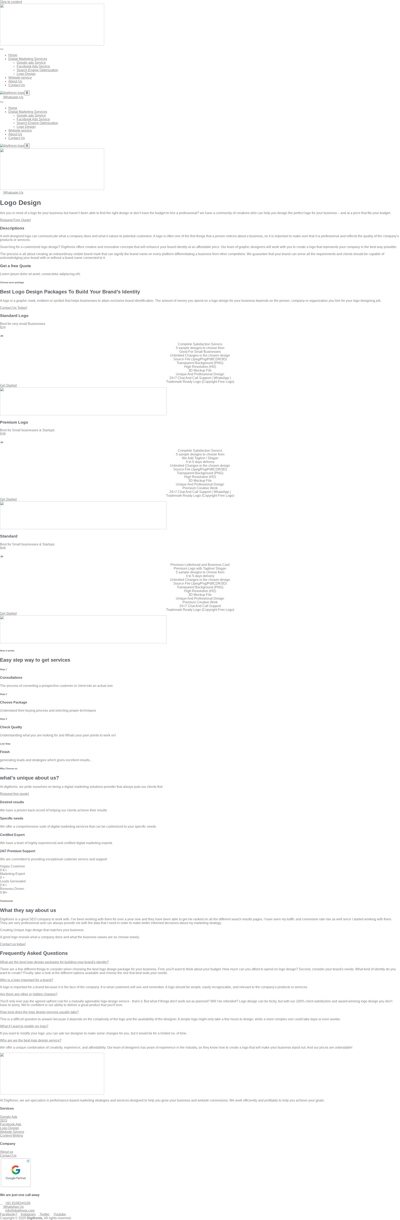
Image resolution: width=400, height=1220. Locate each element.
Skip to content (11, 2)
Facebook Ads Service (33, 66)
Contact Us (16, 85)
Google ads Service (31, 62)
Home (12, 55)
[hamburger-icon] (1, 49)
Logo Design (26, 74)
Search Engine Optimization (37, 70)
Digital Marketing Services (27, 59)
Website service (20, 77)
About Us (15, 81)
